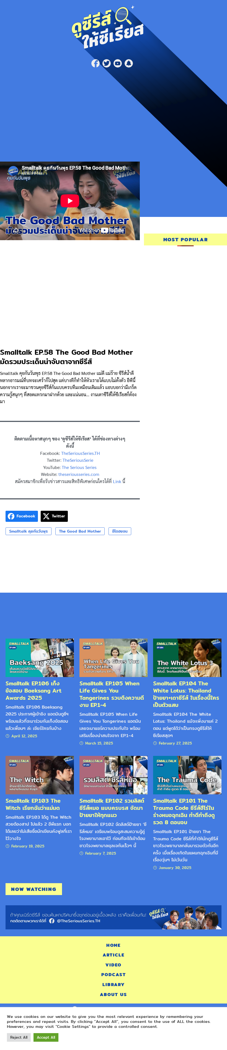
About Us (113, 994)
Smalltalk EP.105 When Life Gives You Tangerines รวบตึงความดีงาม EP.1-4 (111, 694)
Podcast (113, 974)
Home (113, 945)
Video (113, 964)
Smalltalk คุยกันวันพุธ (28, 531)
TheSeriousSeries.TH (80, 453)
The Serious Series (79, 467)
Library (113, 984)
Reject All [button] (18, 1037)
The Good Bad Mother (80, 531)
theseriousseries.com (78, 474)
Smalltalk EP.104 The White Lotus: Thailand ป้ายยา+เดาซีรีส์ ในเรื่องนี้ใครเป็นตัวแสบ (186, 694)
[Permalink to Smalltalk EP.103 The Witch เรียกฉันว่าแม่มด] (40, 774)
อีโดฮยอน (120, 531)
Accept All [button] (46, 1037)
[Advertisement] (113, 112)
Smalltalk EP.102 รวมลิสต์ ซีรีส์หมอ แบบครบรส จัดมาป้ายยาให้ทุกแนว (111, 807)
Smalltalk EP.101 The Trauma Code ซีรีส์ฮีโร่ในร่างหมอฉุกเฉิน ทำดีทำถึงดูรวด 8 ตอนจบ (184, 811)
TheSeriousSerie (78, 460)
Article (114, 955)
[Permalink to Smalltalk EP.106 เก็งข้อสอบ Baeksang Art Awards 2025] (40, 657)
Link (117, 481)
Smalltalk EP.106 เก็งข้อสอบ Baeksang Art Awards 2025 (33, 690)
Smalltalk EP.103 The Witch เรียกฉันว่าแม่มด (33, 804)
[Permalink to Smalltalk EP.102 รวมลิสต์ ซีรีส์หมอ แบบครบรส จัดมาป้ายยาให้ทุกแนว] (113, 774)
